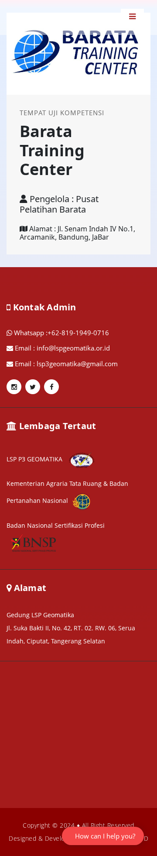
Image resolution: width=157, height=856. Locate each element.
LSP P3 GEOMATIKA (35, 459)
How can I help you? (105, 836)
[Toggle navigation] (132, 16)
